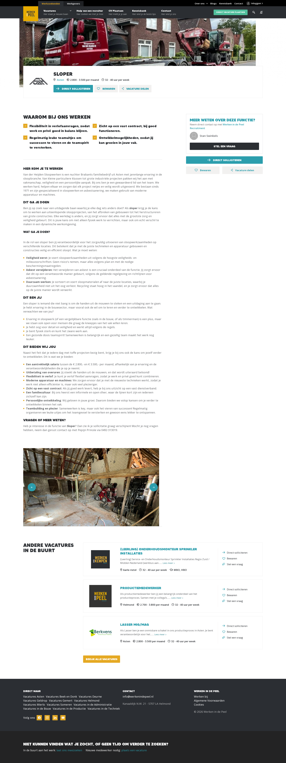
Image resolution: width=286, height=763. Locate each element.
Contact (168, 12)
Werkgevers (73, 3)
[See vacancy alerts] (261, 12)
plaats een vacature (134, 750)
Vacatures (55, 12)
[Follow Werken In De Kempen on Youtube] (63, 717)
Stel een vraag (224, 146)
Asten (60, 80)
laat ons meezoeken (69, 750)
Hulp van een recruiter (90, 12)
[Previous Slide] (32, 487)
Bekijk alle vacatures (101, 659)
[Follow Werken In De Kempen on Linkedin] (55, 717)
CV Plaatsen (118, 12)
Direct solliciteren (75, 88)
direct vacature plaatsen (230, 12)
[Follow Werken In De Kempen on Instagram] (47, 717)
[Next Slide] (154, 487)
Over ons (200, 3)
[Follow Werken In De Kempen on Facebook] (39, 717)
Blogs (213, 3)
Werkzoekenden (51, 3)
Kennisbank (144, 12)
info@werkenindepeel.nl (138, 696)
